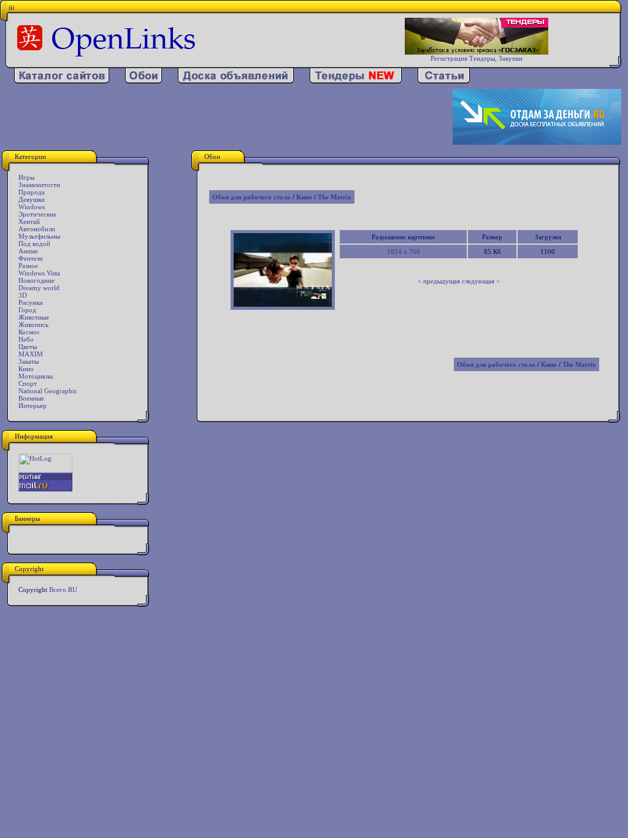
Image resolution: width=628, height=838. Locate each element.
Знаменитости (39, 184)
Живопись (33, 324)
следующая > (481, 281)
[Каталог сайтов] (61, 81)
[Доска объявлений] (236, 81)
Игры (26, 177)
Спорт (27, 383)
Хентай (29, 221)
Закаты (28, 361)
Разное (28, 265)
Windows (31, 206)
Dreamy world (38, 287)
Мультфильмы (39, 236)
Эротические (37, 214)
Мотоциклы (35, 376)
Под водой (34, 243)
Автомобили (36, 229)
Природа (31, 192)
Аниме (28, 251)
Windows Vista (39, 273)
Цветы (27, 346)
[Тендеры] (356, 81)
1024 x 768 (403, 251)
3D (22, 295)
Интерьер (32, 405)
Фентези (30, 258)
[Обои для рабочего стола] (143, 81)
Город (27, 309)
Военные (31, 398)
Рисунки (30, 302)
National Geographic (47, 390)
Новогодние (36, 280)
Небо (26, 339)
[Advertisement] (227, 117)
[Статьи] (444, 81)
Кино (26, 368)
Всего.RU (63, 589)
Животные (33, 317)
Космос (29, 332)
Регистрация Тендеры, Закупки (477, 58)
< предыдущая (439, 281)
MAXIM (30, 354)
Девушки (31, 199)
